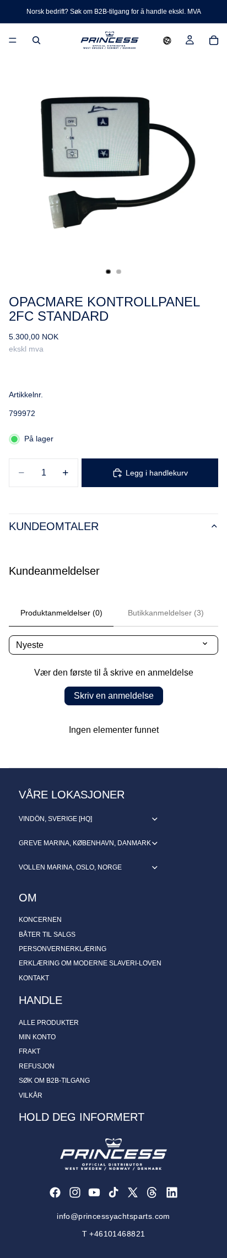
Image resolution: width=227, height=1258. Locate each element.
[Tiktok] (113, 1192)
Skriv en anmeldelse (114, 695)
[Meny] (12, 40)
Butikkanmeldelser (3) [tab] (166, 612)
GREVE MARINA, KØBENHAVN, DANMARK (85, 843)
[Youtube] (94, 1192)
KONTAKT (34, 978)
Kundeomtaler (54, 526)
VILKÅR (30, 1095)
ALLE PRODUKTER (49, 1023)
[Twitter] (132, 1192)
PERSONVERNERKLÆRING (62, 949)
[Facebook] (55, 1192)
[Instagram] (75, 1192)
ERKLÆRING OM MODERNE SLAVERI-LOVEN (90, 963)
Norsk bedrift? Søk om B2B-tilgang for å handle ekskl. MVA (113, 11)
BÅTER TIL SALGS (47, 934)
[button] (167, 40)
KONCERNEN (40, 920)
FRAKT (29, 1051)
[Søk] (36, 40)
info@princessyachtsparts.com (113, 1216)
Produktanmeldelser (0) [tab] (61, 612)
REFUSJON (37, 1066)
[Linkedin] (172, 1192)
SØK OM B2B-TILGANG (54, 1080)
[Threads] (152, 1192)
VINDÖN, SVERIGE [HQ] (55, 819)
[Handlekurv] (214, 40)
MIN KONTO (37, 1037)
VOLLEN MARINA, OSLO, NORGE (70, 867)
